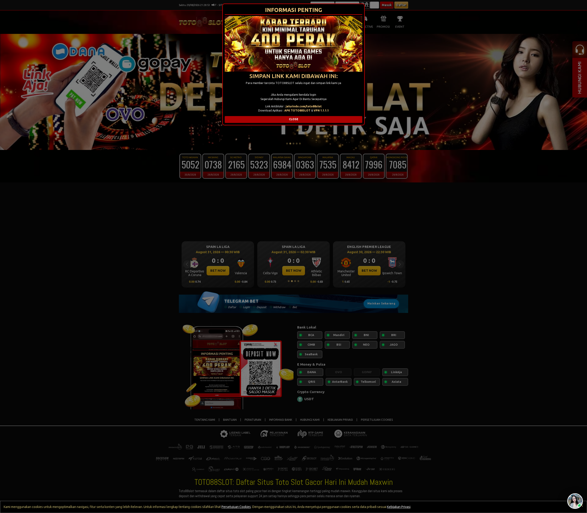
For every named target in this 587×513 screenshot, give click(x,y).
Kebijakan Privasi (398, 507)
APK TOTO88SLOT (297, 110)
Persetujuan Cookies (236, 507)
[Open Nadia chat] (575, 501)
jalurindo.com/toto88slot (304, 106)
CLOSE (293, 119)
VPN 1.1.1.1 (321, 110)
